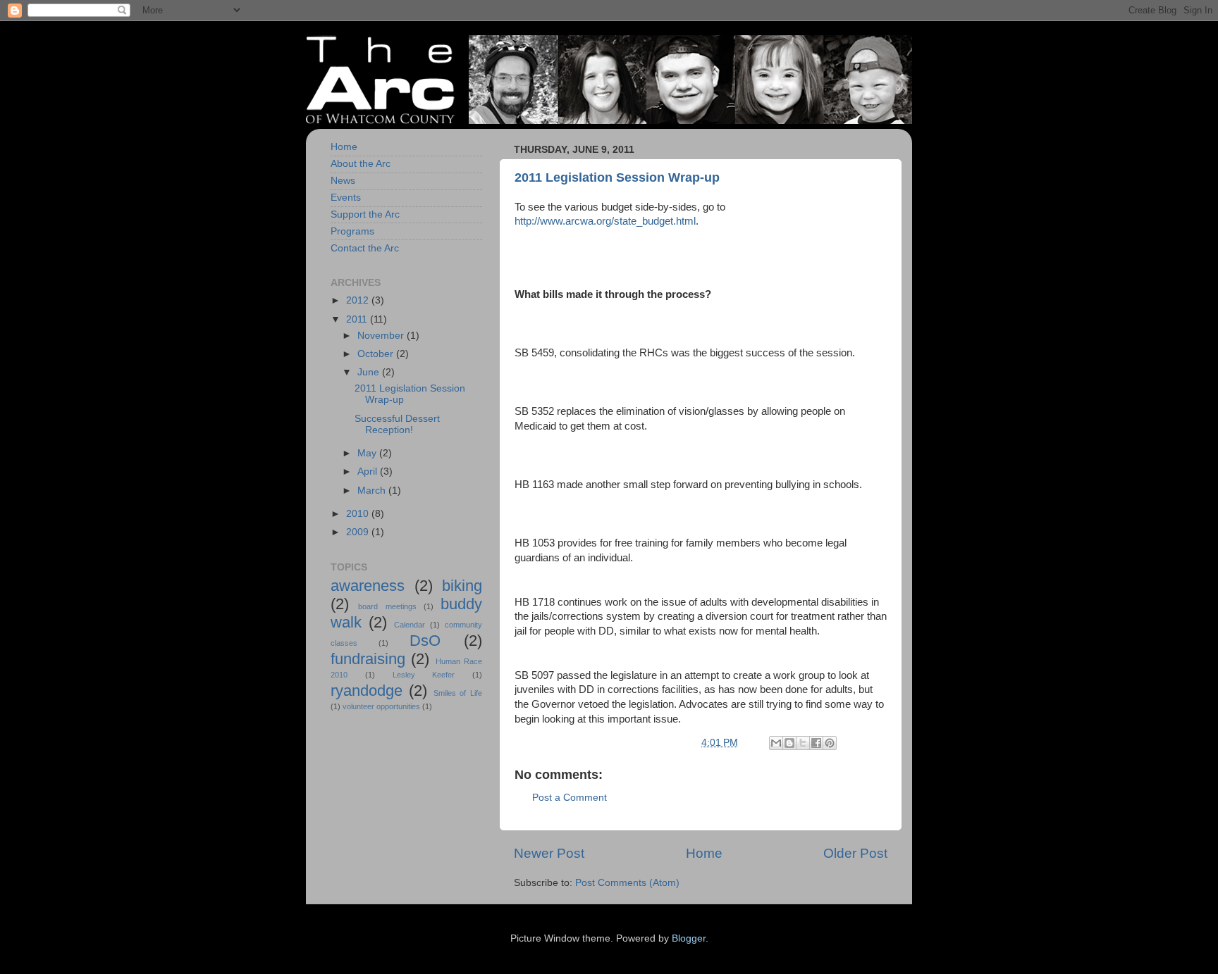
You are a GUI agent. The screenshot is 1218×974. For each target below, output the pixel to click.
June (369, 372)
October (376, 354)
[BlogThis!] (789, 743)
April (368, 471)
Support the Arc (365, 214)
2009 (358, 532)
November (382, 335)
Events (346, 197)
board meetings (387, 606)
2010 (358, 513)
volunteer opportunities (381, 706)
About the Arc (360, 163)
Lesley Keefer (424, 674)
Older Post (855, 853)
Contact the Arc (365, 248)
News (343, 180)
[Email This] (776, 743)
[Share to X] (803, 743)
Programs (352, 231)
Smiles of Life (458, 693)
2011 (358, 319)
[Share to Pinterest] (830, 743)
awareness (368, 585)
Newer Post (549, 853)
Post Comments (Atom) (627, 883)
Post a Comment (569, 797)
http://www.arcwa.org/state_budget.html (605, 221)
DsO (425, 640)
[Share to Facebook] (816, 743)
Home (704, 853)
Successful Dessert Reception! (397, 424)
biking (462, 585)
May (368, 453)
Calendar (409, 624)
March (372, 490)
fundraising (368, 659)
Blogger (689, 938)
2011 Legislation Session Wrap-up (617, 177)
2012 (358, 300)
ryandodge (366, 690)
